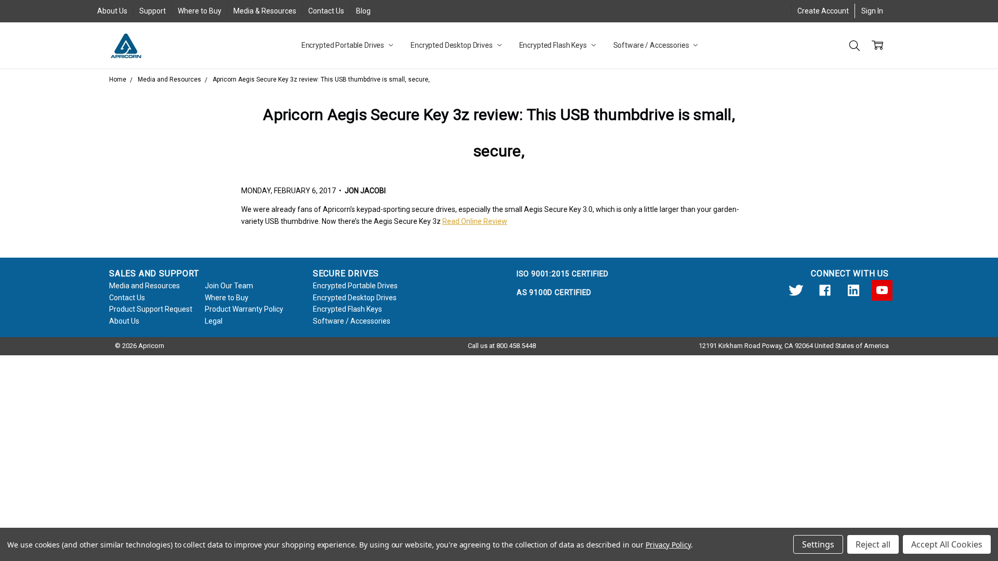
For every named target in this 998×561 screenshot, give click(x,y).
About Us (112, 11)
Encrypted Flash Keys (553, 45)
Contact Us (326, 11)
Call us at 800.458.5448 (502, 346)
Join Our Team (229, 286)
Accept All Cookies (946, 544)
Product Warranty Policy (244, 309)
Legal (213, 321)
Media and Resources (144, 286)
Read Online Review (474, 221)
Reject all (873, 544)
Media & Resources (264, 11)
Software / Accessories (652, 45)
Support (152, 11)
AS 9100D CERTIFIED (554, 292)
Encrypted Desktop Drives (452, 45)
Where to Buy (199, 11)
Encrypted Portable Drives (343, 45)
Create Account (823, 11)
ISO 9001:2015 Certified (563, 274)
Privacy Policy (668, 545)
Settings (818, 544)
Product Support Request (150, 309)
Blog (363, 11)
